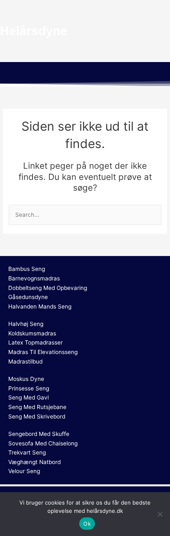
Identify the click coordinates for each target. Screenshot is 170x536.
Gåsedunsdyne (28, 297)
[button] (85, 74)
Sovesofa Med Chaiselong (43, 443)
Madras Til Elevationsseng (43, 352)
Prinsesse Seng (28, 388)
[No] (160, 514)
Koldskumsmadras (32, 333)
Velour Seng (24, 471)
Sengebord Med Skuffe (38, 434)
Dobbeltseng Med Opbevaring (47, 288)
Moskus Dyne (26, 379)
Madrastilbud (25, 361)
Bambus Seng (26, 269)
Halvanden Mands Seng (39, 306)
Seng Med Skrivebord (36, 416)
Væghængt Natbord (34, 462)
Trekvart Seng (27, 452)
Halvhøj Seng (25, 324)
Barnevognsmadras (34, 278)
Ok (87, 523)
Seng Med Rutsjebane (37, 407)
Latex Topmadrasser (35, 342)
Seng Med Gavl (28, 397)
